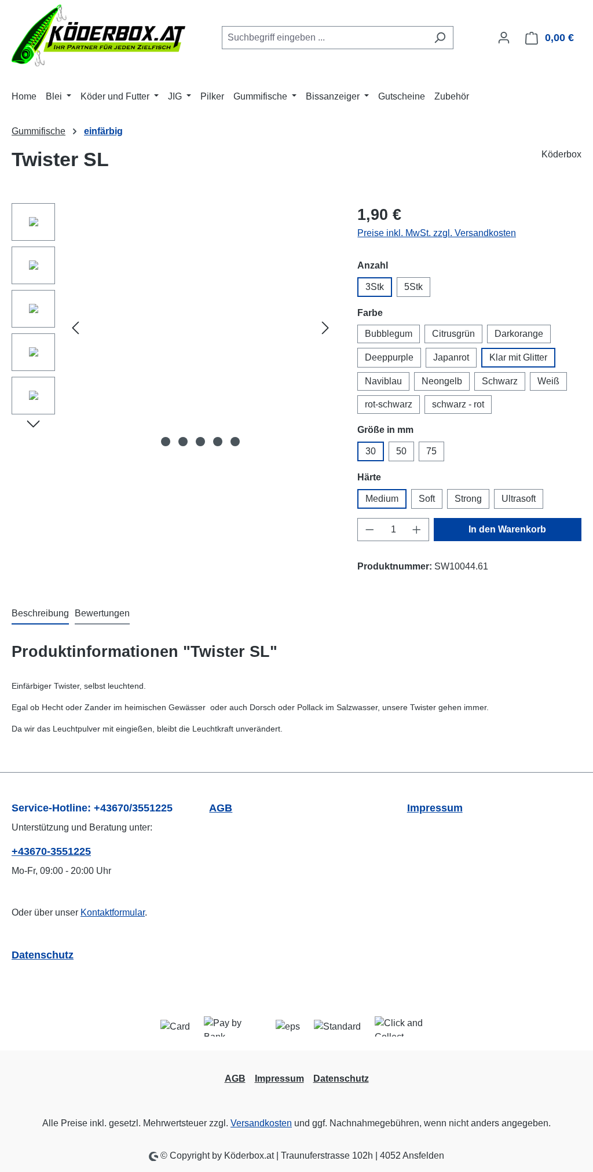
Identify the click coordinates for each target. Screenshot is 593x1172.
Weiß (548, 381)
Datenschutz (43, 955)
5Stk (413, 287)
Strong (468, 499)
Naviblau (383, 381)
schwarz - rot (458, 404)
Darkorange (519, 334)
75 (431, 451)
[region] (173, 327)
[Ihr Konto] (504, 37)
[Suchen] (439, 37)
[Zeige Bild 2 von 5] (183, 441)
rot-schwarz (388, 404)
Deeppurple (389, 357)
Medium (381, 499)
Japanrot (451, 357)
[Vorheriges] (75, 327)
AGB (220, 808)
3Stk (374, 287)
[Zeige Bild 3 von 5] (200, 441)
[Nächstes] (325, 327)
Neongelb (442, 381)
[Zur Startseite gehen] (98, 36)
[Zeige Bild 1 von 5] (165, 441)
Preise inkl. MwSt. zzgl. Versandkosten (436, 233)
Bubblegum (388, 334)
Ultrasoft (519, 499)
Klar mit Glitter (518, 357)
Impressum (435, 808)
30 (370, 451)
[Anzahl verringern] (369, 529)
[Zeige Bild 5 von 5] (235, 441)
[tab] (40, 614)
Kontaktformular (112, 912)
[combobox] (324, 37)
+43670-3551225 (51, 851)
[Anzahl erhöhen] (417, 529)
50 (401, 451)
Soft (427, 499)
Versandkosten (261, 1123)
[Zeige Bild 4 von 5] (217, 441)
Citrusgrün (453, 334)
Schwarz (500, 381)
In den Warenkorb (507, 529)
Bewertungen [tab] (102, 613)
